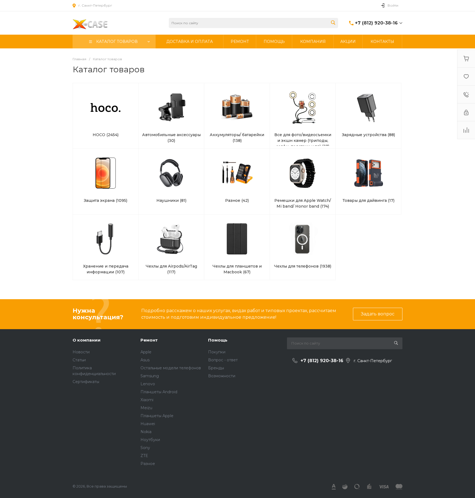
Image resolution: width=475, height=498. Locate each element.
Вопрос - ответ (223, 359)
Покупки (216, 352)
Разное (147, 463)
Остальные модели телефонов (170, 367)
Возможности (221, 375)
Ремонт (149, 340)
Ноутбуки (150, 439)
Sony (145, 447)
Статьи (79, 359)
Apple (145, 352)
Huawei (147, 423)
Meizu (146, 407)
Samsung (149, 375)
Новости (81, 352)
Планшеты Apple (156, 415)
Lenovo (147, 383)
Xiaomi (146, 399)
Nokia (145, 431)
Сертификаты (86, 381)
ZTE (144, 455)
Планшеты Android (158, 391)
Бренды (216, 367)
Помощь (217, 340)
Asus (145, 359)
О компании (87, 340)
